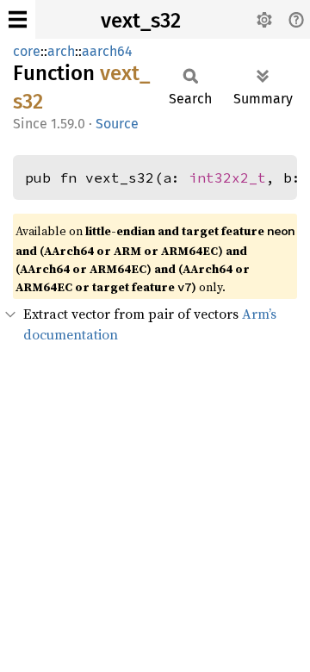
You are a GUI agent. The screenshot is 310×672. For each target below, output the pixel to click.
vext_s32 (141, 21)
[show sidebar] (17, 19)
